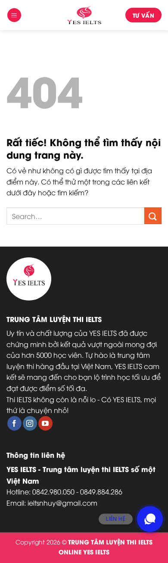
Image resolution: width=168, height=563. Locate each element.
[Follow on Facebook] (14, 423)
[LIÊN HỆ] (150, 519)
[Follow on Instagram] (30, 423)
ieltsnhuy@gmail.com (62, 502)
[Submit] (153, 215)
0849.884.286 (101, 491)
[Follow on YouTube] (45, 423)
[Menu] (14, 15)
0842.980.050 (53, 491)
